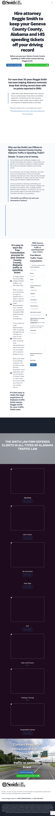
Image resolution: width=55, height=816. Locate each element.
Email (32, 279)
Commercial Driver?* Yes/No (35, 286)
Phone (32, 273)
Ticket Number (34, 306)
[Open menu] (52, 3)
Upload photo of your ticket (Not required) (37, 319)
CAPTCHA (33, 360)
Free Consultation (17, 251)
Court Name (33, 299)
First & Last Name (35, 267)
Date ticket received (35, 312)
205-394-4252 (38, 798)
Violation (32, 293)
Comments (33, 330)
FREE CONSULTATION (24, 798)
